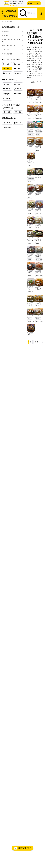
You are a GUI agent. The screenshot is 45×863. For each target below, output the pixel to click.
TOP (2, 21)
